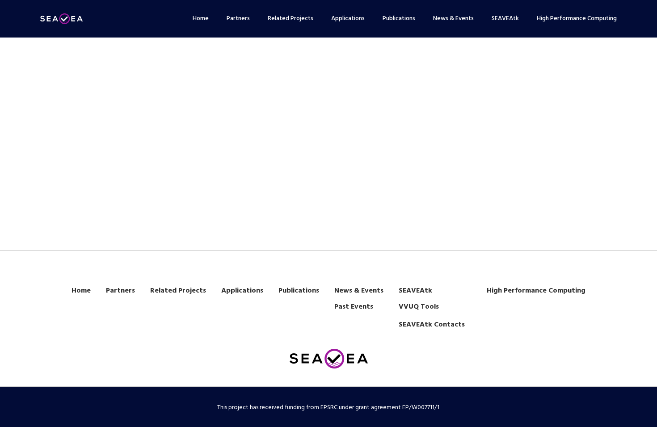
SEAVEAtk (415, 291)
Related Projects (178, 291)
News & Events (358, 291)
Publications (298, 291)
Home (81, 291)
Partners (120, 291)
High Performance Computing (536, 291)
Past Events (353, 307)
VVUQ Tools (419, 307)
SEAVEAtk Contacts (432, 325)
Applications (242, 291)
